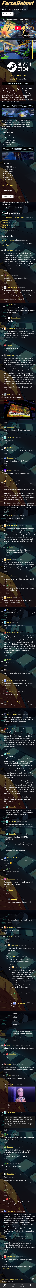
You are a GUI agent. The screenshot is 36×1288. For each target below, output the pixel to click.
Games (3, 1281)
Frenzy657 (10, 728)
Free (12, 1281)
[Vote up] (2, 250)
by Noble (16, 79)
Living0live (10, 1174)
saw (8, 670)
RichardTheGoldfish (13, 632)
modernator (11, 927)
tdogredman (11, 1256)
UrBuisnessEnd (11, 659)
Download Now (8, 14)
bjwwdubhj (10, 458)
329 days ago (16, 345)
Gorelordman (21, 1003)
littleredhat (11, 753)
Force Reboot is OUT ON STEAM (13, 217)
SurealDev (10, 250)
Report (17, 1279)
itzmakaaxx (10, 355)
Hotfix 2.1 (5, 220)
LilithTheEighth (12, 525)
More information (8, 185)
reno (8, 275)
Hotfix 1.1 (5, 230)
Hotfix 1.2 (5, 227)
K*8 (10, 1075)
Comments (31, 1287)
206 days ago (17, 304)
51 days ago (18, 250)
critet (9, 481)
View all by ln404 (10, 1279)
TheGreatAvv (11, 879)
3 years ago (13, 1134)
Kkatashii (12, 1198)
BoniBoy (9, 470)
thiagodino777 (11, 1112)
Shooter (8, 1281)
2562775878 (10, 427)
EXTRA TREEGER (12, 714)
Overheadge (11, 328)
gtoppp (9, 345)
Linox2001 (10, 680)
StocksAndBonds (12, 857)
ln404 (11, 304)
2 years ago (21, 525)
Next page (5, 245)
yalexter (9, 597)
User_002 (14, 899)
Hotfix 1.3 (5, 225)
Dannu (9, 622)
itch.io (3, 1279)
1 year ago (18, 355)
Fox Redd (10, 1147)
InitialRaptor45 (12, 576)
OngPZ (9, 559)
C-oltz (9, 1064)
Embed (21, 1279)
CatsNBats (12, 1054)
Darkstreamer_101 (12, 701)
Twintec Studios (12, 287)
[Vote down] (2, 252)
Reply (5, 270)
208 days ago (21, 287)
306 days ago (20, 328)
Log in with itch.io (8, 240)
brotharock (10, 610)
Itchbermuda (11, 1045)
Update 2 (5, 222)
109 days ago (15, 275)
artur (9, 394)
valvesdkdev (11, 1211)
